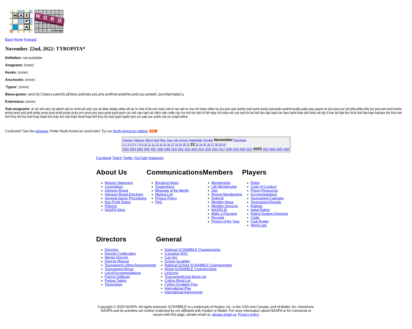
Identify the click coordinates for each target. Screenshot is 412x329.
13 (157, 144)
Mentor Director (116, 257)
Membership (220, 183)
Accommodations (264, 194)
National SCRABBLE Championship (192, 250)
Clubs (255, 217)
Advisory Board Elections (124, 194)
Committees (114, 187)
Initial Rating (260, 210)
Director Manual (117, 261)
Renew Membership (226, 194)
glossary (41, 131)
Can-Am (171, 257)
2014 (201, 149)
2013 (194, 149)
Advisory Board (116, 190)
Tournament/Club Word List (185, 277)
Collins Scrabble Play (181, 284)
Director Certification (120, 253)
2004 (133, 149)
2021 (249, 149)
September (195, 140)
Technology (113, 284)
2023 (266, 149)
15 (164, 144)
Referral (217, 198)
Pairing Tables (116, 280)
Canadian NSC (176, 253)
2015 (208, 149)
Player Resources (264, 190)
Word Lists (259, 225)
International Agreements (184, 292)
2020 (242, 149)
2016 (215, 149)
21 (187, 144)
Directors (111, 250)
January (128, 140)
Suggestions (164, 187)
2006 (147, 149)
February (139, 140)
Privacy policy (248, 314)
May (163, 140)
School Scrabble (177, 261)
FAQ (158, 202)
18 (176, 144)
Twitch (117, 158)
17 (172, 144)
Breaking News (167, 183)
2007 (153, 149)
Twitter (128, 158)
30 (224, 144)
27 (212, 144)
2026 (286, 149)
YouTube (141, 158)
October (208, 140)
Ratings (256, 206)
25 (204, 144)
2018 (229, 149)
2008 (160, 149)
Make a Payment (224, 214)
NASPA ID (219, 210)
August (183, 140)
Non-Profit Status (118, 202)
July (176, 140)
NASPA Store (115, 210)
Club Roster (260, 221)
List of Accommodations (123, 273)
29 (220, 144)
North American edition (130, 131)
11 (149, 144)
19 (180, 144)
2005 (140, 149)
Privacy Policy (166, 198)
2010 (174, 149)
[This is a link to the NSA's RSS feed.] (153, 131)
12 (153, 144)
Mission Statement (119, 183)
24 (200, 144)
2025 (279, 149)
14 (160, 144)
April (156, 140)
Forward (30, 39)
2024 (273, 149)
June (170, 140)
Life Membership (224, 187)
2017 (222, 149)
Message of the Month (172, 190)
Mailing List (164, 194)
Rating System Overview (269, 214)
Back (9, 39)
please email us (224, 314)
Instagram (156, 158)
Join (214, 190)
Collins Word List (178, 280)
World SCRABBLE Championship (191, 269)
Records (217, 217)
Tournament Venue (119, 269)
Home (18, 39)
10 (145, 144)
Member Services (224, 206)
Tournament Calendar (267, 198)
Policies (111, 206)
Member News (222, 202)
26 (208, 144)
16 (168, 144)
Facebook (103, 158)
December (240, 140)
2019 (236, 149)
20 (184, 144)
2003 (126, 149)
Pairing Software (117, 277)
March (149, 140)
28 (216, 144)
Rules (255, 183)
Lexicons (171, 273)
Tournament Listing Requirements (130, 265)
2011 (181, 149)
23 (196, 144)
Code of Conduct (263, 187)
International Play (178, 288)
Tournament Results (266, 202)
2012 (188, 149)
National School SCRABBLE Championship (198, 265)
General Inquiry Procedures (126, 198)
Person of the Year (225, 221)
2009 (167, 149)
